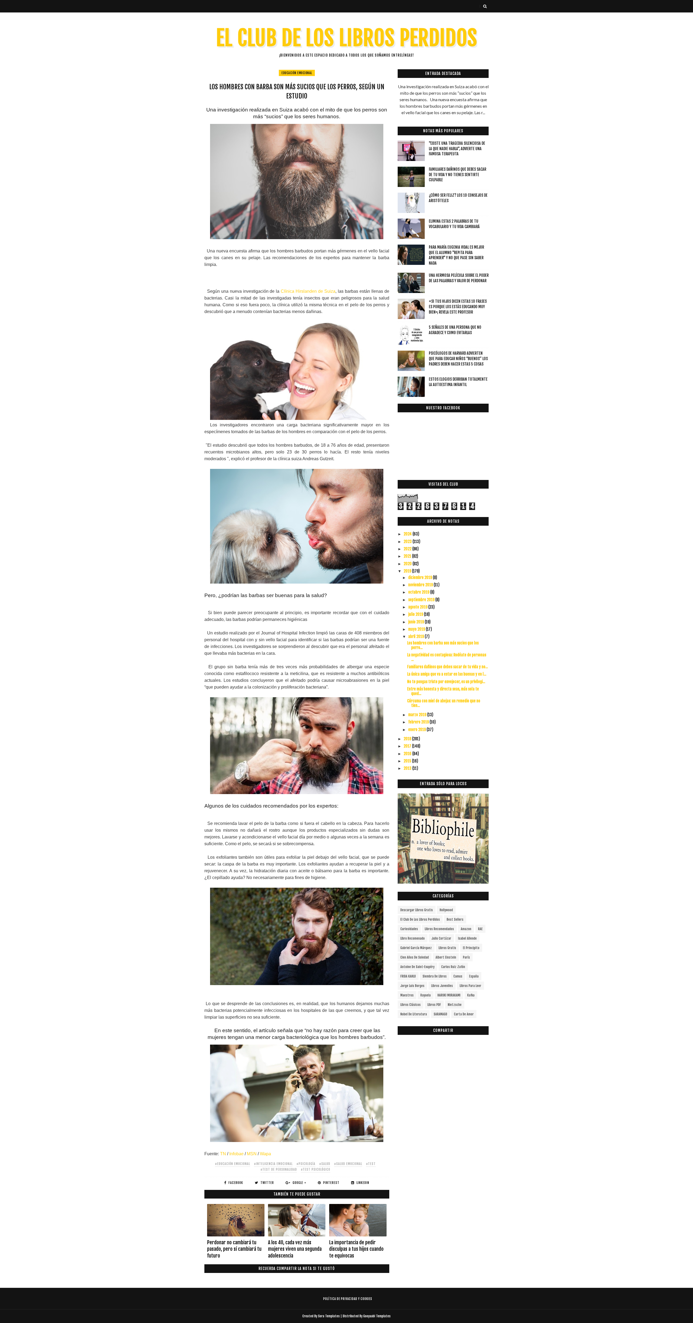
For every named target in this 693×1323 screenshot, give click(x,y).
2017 (408, 746)
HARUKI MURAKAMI (448, 995)
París (466, 957)
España (474, 976)
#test (371, 1164)
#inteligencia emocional (273, 1164)
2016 (408, 753)
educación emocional (297, 73)
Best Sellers (455, 919)
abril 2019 (416, 636)
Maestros (407, 995)
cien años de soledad (414, 957)
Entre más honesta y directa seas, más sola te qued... (443, 691)
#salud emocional (348, 1164)
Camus (457, 976)
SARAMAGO (440, 1014)
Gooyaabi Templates (377, 1316)
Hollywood (446, 910)
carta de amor (464, 1014)
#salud (324, 1164)
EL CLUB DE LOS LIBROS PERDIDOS (346, 38)
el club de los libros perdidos (420, 919)
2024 (408, 534)
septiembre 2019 (421, 599)
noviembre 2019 (421, 584)
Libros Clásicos (410, 1005)
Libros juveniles (442, 986)
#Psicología (305, 1164)
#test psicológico (315, 1169)
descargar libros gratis (416, 910)
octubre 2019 (419, 592)
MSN (252, 1153)
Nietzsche (455, 1005)
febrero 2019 (419, 722)
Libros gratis (447, 948)
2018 (408, 738)
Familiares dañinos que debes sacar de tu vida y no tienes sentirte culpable (457, 174)
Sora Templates (329, 1316)
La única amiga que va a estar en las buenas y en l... (446, 674)
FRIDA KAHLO (408, 976)
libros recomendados (439, 929)
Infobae (236, 1153)
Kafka (471, 995)
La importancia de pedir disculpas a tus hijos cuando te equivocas (356, 1249)
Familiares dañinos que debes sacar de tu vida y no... (447, 666)
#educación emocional (232, 1164)
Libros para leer (470, 986)
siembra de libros (435, 976)
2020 (408, 563)
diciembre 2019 (420, 577)
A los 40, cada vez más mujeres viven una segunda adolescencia (295, 1249)
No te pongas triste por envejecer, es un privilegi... (446, 681)
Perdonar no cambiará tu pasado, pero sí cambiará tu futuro (234, 1249)
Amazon (466, 929)
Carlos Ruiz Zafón (453, 967)
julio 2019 (416, 614)
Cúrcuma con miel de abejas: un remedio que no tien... (443, 703)
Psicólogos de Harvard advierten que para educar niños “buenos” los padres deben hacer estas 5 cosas (458, 358)
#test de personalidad (278, 1169)
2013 (408, 768)
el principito (471, 948)
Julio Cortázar (441, 938)
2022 (408, 549)
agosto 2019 (418, 607)
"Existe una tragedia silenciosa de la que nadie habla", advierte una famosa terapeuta (457, 148)
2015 (408, 761)
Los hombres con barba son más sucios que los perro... (443, 645)
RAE (480, 929)
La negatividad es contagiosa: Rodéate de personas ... (446, 657)
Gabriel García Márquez (416, 948)
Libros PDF (434, 1005)
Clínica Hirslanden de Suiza (308, 291)
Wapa (265, 1153)
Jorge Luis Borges (412, 986)
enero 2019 (417, 729)
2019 (408, 571)
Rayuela (425, 995)
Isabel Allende (467, 938)
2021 (408, 556)
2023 (408, 541)
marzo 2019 (417, 714)
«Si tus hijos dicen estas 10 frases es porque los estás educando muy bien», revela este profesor (458, 306)
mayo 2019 (417, 629)
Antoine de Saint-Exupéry (417, 967)
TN (223, 1153)
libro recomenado (412, 938)
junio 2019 (416, 622)
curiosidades (409, 929)
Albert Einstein (446, 957)
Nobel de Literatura (413, 1014)
